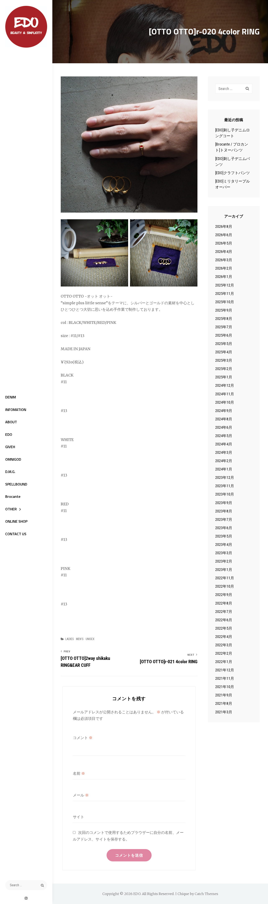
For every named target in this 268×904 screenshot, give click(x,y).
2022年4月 (223, 636)
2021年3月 (223, 712)
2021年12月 (224, 670)
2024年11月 (224, 394)
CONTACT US (15, 534)
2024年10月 (224, 402)
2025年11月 (224, 293)
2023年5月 (223, 536)
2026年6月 (223, 235)
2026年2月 (223, 268)
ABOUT (11, 422)
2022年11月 (224, 578)
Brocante (13, 496)
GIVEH (10, 447)
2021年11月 (224, 678)
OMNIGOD (13, 459)
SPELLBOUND (16, 484)
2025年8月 (223, 318)
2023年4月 (223, 544)
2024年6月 (223, 427)
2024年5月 (223, 436)
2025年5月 (223, 343)
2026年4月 (223, 251)
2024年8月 (223, 419)
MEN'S (80, 639)
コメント (83, 737)
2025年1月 (223, 377)
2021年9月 (223, 695)
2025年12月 (224, 285)
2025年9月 (223, 310)
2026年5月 (223, 243)
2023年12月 (224, 477)
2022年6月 (223, 620)
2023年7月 (223, 519)
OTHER (11, 509)
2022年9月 (223, 594)
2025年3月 (223, 360)
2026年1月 (223, 276)
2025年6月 (223, 335)
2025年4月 (223, 352)
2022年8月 (223, 603)
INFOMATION (15, 409)
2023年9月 (223, 503)
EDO (8, 434)
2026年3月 (223, 260)
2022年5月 (223, 628)
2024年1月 (223, 469)
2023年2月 (223, 561)
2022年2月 (223, 653)
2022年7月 (223, 611)
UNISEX (90, 639)
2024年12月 (224, 385)
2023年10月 (224, 494)
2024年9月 (223, 410)
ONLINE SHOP (16, 521)
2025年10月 (224, 302)
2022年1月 (223, 661)
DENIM (10, 397)
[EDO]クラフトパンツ (232, 173)
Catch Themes (206, 894)
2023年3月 (223, 553)
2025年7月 (223, 327)
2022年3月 (223, 645)
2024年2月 (223, 461)
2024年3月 (223, 452)
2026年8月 (223, 226)
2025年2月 (223, 368)
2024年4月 (223, 444)
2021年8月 (223, 703)
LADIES (69, 639)
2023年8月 (223, 511)
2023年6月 (223, 528)
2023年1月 (223, 569)
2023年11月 (224, 486)
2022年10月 (224, 586)
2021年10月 (224, 687)
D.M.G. (10, 471)
